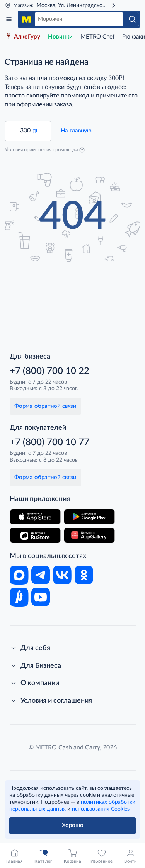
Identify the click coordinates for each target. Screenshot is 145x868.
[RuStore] (35, 535)
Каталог (8, 19)
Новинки (60, 37)
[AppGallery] (89, 535)
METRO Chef (97, 37)
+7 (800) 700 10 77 (49, 442)
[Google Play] (89, 516)
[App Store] (35, 516)
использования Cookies (101, 809)
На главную (76, 131)
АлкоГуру (27, 37)
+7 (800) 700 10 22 (49, 371)
